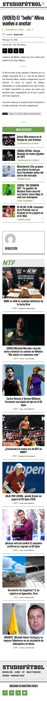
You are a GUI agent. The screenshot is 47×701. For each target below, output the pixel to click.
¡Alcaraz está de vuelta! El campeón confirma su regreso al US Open (23, 545)
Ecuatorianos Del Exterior (14, 30)
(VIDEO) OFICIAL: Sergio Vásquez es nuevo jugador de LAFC (30, 153)
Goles (29, 30)
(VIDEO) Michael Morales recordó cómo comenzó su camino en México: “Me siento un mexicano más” (23, 351)
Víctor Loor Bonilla (27, 359)
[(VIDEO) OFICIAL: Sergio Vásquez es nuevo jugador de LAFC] (8, 155)
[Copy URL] (21, 50)
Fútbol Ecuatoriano (25, 201)
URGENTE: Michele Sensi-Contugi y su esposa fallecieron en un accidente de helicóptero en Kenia (23, 640)
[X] (10, 50)
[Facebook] (4, 50)
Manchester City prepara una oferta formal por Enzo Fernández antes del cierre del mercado (30, 171)
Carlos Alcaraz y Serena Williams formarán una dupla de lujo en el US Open (23, 402)
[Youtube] (24, 693)
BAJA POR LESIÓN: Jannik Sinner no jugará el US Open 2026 (24, 497)
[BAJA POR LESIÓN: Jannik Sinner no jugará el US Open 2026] (23, 479)
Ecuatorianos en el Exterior (28, 143)
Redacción (18, 34)
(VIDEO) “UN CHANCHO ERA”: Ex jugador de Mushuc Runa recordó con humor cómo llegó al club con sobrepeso (30, 191)
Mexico (26, 113)
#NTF (15, 308)
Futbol (19, 113)
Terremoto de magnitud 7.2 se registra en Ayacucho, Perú (23, 592)
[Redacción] (4, 34)
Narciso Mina (35, 113)
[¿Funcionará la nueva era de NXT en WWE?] (23, 432)
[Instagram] (11, 693)
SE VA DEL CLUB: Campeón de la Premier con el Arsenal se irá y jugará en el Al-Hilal (30, 211)
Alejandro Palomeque (27, 308)
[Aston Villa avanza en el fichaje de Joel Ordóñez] (8, 140)
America (12, 113)
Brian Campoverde (27, 597)
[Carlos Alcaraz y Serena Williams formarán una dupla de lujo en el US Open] (23, 381)
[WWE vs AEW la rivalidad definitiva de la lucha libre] (23, 284)
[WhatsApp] (15, 50)
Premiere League (24, 179)
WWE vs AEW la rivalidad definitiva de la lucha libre (23, 303)
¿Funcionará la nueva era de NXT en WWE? (23, 450)
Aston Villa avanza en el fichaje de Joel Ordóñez (29, 138)
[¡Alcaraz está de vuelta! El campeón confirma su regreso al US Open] (23, 526)
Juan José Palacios (27, 409)
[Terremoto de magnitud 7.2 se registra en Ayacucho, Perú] (23, 573)
